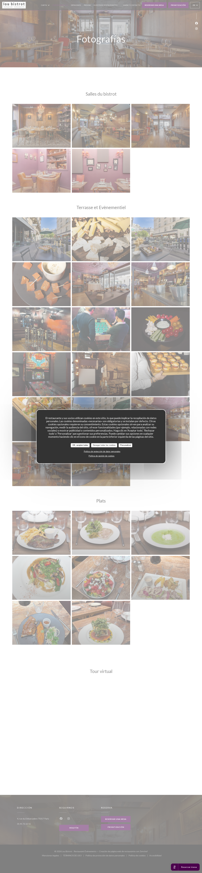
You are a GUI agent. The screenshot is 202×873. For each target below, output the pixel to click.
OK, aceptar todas (80, 445)
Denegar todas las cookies (104, 445)
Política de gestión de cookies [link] (101, 456)
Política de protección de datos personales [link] (102, 451)
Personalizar (125, 445)
